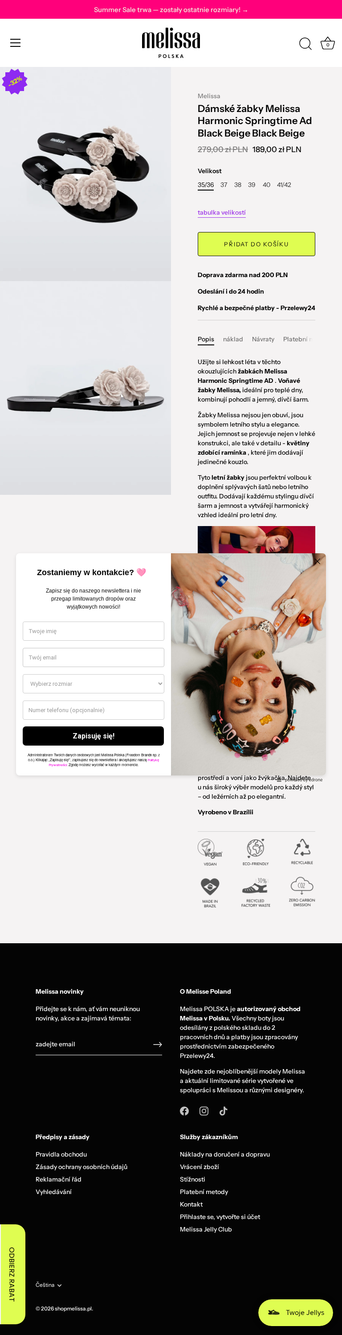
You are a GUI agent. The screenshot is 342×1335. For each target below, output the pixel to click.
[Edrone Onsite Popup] (171, 667)
